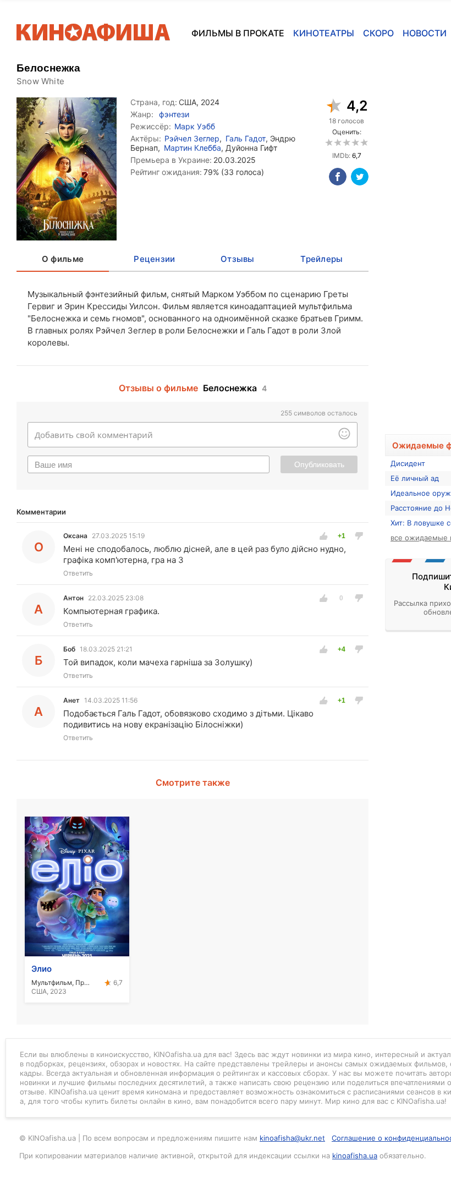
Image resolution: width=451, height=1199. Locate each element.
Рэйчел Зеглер (191, 138)
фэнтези (174, 114)
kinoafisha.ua (354, 1155)
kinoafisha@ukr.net (292, 1138)
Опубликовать (319, 464)
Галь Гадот (246, 138)
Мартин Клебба (192, 147)
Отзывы (238, 259)
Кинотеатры (323, 33)
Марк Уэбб (194, 126)
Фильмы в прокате (237, 33)
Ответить (78, 573)
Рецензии (154, 259)
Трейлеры (321, 259)
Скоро (378, 33)
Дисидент (408, 463)
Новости (425, 33)
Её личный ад (415, 478)
